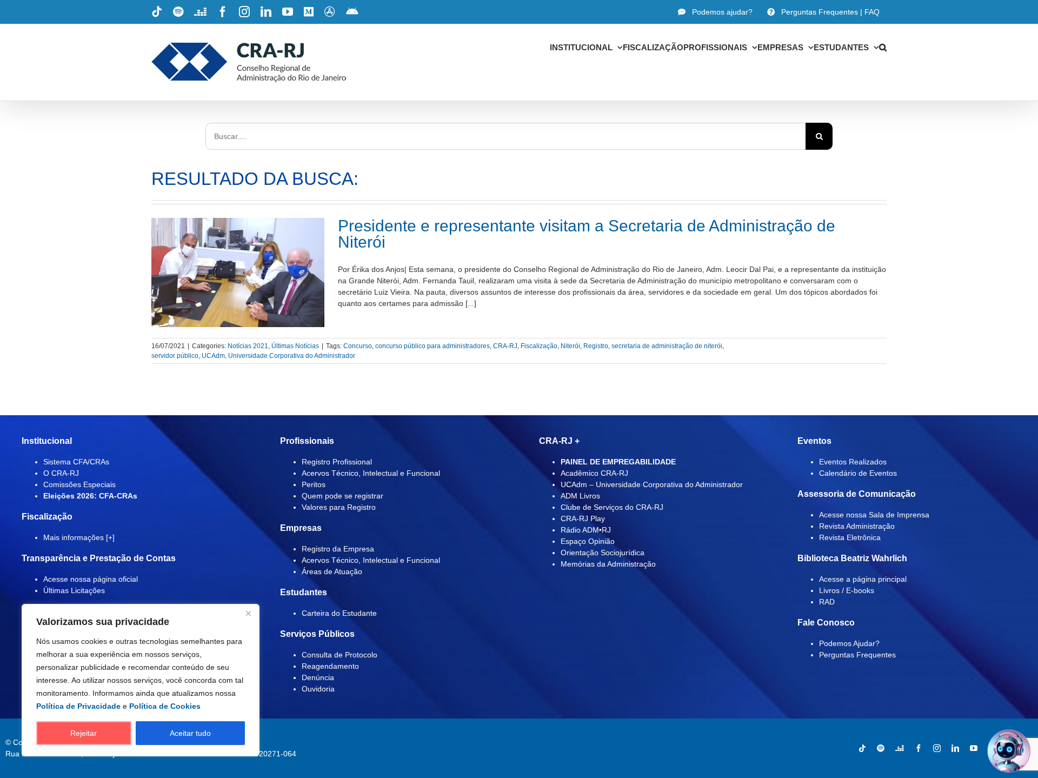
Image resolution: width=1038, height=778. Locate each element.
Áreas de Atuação (332, 571)
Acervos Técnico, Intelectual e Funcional (371, 473)
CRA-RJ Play (583, 518)
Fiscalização (539, 346)
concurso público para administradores (432, 346)
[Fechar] (248, 613)
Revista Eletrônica (850, 537)
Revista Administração (857, 526)
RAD (827, 601)
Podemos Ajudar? (849, 643)
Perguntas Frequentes (857, 654)
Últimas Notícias (295, 346)
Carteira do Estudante (339, 613)
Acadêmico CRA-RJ (594, 473)
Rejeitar (83, 733)
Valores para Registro (339, 507)
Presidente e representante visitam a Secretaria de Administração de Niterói (586, 234)
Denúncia (318, 677)
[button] (883, 47)
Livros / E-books (846, 590)
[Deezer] (899, 748)
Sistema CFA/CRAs (76, 461)
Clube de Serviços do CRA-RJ (612, 507)
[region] (141, 680)
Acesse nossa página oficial (90, 579)
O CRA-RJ (61, 473)
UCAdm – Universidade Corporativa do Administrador (652, 484)
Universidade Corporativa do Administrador (291, 356)
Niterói (570, 346)
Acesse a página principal (863, 579)
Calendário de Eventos (858, 473)
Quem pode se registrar (342, 495)
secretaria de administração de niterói (666, 346)
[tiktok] (862, 748)
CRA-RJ (505, 346)
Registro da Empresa (338, 548)
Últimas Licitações (74, 590)
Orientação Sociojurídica (602, 552)
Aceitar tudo (190, 733)
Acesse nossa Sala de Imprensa (874, 514)
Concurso (357, 346)
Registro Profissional (337, 461)
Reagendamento (330, 666)
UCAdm (213, 356)
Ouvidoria (318, 688)
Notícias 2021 (248, 346)
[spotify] (880, 748)
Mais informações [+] (79, 537)
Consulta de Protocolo (339, 654)
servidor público (174, 356)
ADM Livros (580, 495)
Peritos (313, 484)
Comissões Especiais (79, 484)
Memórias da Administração (608, 564)
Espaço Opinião (588, 541)
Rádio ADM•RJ (586, 530)
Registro (595, 346)
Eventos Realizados (853, 461)
